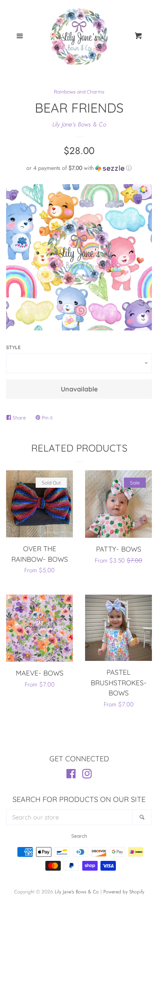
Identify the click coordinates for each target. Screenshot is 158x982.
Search (79, 836)
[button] (79, 168)
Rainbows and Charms (79, 92)
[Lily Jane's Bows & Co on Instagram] (87, 775)
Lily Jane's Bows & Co (79, 124)
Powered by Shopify (123, 891)
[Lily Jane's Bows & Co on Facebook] (71, 775)
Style (13, 347)
